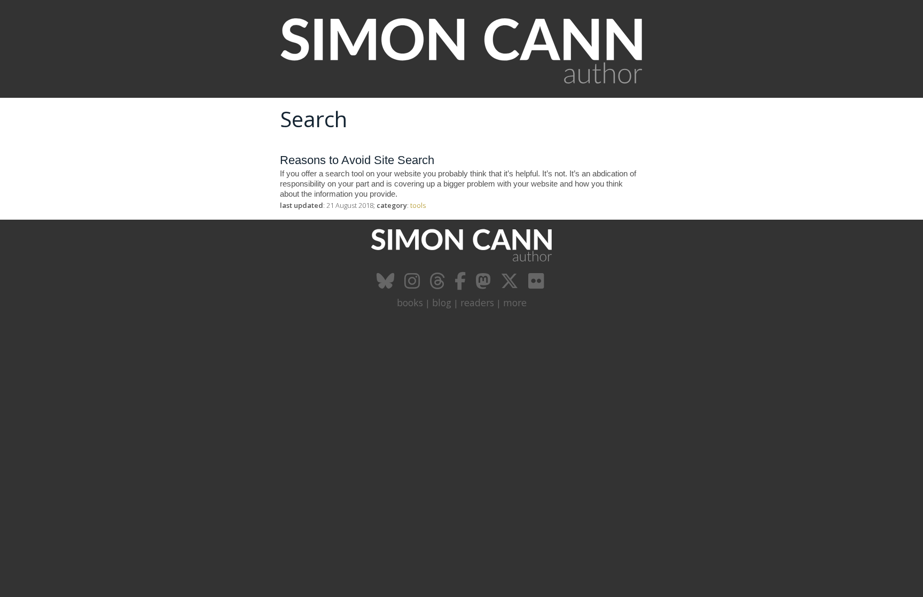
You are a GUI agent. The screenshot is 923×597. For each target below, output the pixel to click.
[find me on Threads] (438, 284)
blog (441, 302)
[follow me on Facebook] (461, 284)
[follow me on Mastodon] (484, 284)
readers (477, 302)
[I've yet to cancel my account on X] (510, 284)
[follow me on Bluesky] (387, 284)
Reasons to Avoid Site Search (357, 160)
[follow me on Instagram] (413, 284)
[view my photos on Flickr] (537, 284)
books (410, 302)
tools (418, 205)
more (515, 302)
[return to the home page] (461, 92)
